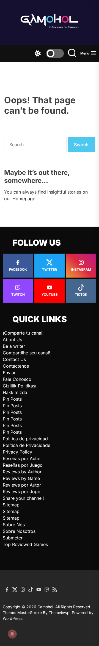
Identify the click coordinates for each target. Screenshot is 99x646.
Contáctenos (16, 366)
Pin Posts (12, 399)
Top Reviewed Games (25, 544)
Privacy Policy (17, 452)
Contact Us (14, 359)
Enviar (9, 372)
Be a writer (14, 346)
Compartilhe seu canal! (26, 352)
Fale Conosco (17, 379)
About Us (12, 339)
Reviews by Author (22, 471)
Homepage (23, 198)
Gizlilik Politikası (19, 386)
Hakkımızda (15, 392)
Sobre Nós (14, 524)
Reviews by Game (21, 478)
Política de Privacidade (26, 445)
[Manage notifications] (12, 633)
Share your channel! (23, 498)
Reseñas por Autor (22, 458)
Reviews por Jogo (21, 491)
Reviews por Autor (22, 485)
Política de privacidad (25, 438)
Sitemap (11, 504)
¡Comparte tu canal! (23, 333)
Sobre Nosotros (19, 531)
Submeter (13, 538)
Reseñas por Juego (23, 465)
